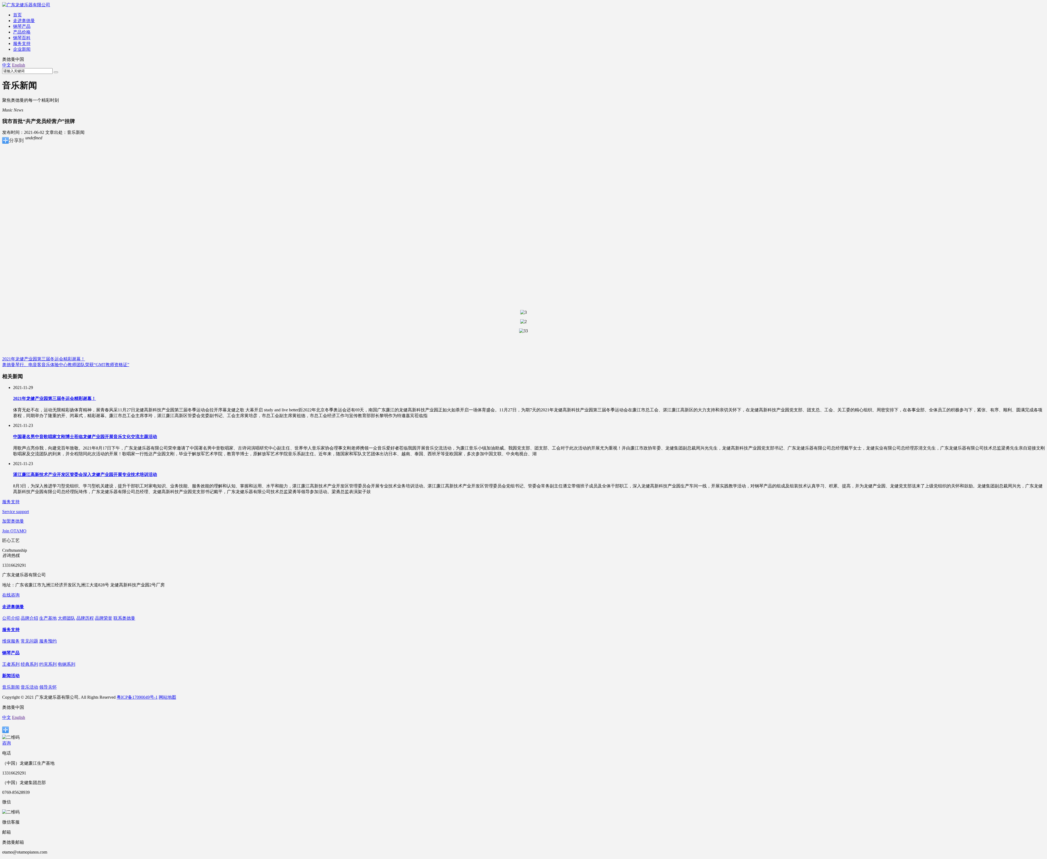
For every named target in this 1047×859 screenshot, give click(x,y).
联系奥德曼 (124, 618)
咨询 (6, 743)
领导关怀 (48, 687)
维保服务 (11, 641)
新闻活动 (11, 675)
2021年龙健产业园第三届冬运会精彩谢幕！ (43, 359)
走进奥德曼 (24, 20)
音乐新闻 (11, 687)
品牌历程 (85, 618)
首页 (17, 15)
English (18, 65)
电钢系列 (66, 664)
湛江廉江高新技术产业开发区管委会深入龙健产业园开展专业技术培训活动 (85, 474)
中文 (6, 65)
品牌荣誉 (103, 618)
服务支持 (22, 43)
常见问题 (29, 641)
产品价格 (22, 32)
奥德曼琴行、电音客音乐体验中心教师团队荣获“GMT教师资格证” (65, 364)
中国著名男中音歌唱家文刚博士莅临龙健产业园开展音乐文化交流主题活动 (85, 436)
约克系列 (48, 664)
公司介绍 (11, 618)
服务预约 (48, 641)
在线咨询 (11, 595)
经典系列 (29, 664)
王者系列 (11, 664)
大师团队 (66, 618)
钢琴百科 (22, 37)
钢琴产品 (22, 26)
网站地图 (167, 697)
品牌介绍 (29, 618)
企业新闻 (22, 49)
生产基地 (48, 618)
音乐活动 (29, 687)
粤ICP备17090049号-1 (137, 697)
